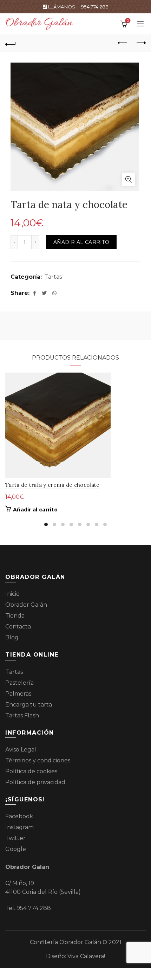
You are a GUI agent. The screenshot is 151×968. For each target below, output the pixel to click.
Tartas (53, 276)
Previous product (123, 43)
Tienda (15, 615)
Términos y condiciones (37, 760)
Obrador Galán (26, 604)
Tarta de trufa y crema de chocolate (52, 485)
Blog (12, 637)
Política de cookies (31, 771)
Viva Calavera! (86, 956)
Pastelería (19, 682)
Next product (140, 43)
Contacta (18, 626)
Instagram (19, 827)
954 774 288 (95, 6)
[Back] (10, 43)
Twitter (15, 838)
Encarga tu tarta (28, 704)
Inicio (12, 594)
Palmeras (18, 693)
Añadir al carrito (81, 242)
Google (15, 849)
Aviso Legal (20, 749)
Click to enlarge (128, 179)
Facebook (19, 816)
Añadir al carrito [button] (35, 509)
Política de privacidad (35, 782)
